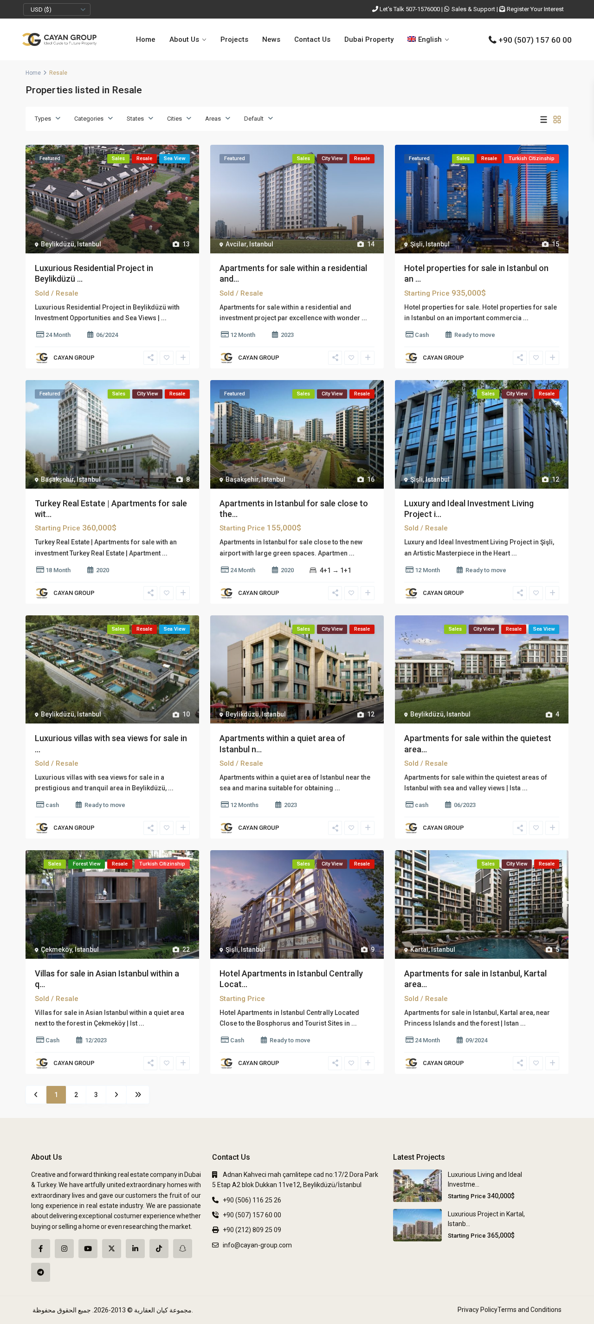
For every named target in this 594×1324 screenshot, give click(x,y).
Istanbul (89, 244)
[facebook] (40, 1248)
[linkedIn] (135, 1248)
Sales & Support (473, 9)
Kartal (419, 949)
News (271, 39)
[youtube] (87, 1248)
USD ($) (41, 9)
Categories (88, 118)
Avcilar (236, 244)
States (135, 118)
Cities (174, 118)
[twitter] (111, 1248)
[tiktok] (158, 1248)
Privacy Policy (477, 1309)
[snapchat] (182, 1248)
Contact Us (312, 39)
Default (254, 118)
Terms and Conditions (529, 1309)
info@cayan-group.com (257, 1245)
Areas (213, 118)
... (164, 318)
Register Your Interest (535, 9)
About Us (184, 39)
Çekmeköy (56, 949)
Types (43, 118)
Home (145, 39)
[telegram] (40, 1272)
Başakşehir (57, 479)
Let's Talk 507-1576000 (410, 9)
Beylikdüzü (57, 244)
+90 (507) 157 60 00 (535, 40)
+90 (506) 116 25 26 (252, 1200)
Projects (234, 39)
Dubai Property (369, 39)
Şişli (416, 244)
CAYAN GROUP (74, 357)
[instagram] (64, 1248)
